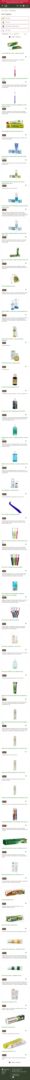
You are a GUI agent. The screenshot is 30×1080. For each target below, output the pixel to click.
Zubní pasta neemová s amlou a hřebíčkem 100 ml (14, 848)
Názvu (15, 34)
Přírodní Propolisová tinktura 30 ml (10, 387)
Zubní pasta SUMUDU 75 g (8, 1051)
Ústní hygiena (13, 10)
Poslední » (18, 36)
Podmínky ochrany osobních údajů (19, 1071)
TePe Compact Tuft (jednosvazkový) (10, 514)
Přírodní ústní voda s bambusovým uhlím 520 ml (13, 411)
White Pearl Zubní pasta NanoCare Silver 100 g (13, 772)
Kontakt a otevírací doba (17, 1069)
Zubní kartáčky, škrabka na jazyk (12, 26)
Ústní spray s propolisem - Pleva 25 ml (11, 646)
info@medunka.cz (15, 1074)
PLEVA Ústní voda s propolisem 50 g (11, 363)
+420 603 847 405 (15, 1075)
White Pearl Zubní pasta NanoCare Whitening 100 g (14, 797)
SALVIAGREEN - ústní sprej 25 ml (10, 490)
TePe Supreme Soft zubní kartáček (10, 620)
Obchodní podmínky (16, 1070)
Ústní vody (7, 22)
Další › (13, 36)
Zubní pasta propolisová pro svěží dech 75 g (13, 874)
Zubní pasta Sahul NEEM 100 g (9, 925)
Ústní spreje (7, 30)
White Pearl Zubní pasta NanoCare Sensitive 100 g (14, 748)
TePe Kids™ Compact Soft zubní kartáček (12, 567)
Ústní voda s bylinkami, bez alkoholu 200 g (12, 671)
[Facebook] (13, 1077)
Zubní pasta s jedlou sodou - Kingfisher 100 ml (13, 949)
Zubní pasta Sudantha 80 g (8, 1027)
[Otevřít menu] (2, 5)
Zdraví (6, 10)
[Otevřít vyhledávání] (17, 5)
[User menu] (21, 5)
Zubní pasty (7, 18)
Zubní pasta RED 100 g (7, 899)
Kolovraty (6, 1069)
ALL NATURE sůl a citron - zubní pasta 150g (13, 53)
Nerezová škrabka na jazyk (8, 286)
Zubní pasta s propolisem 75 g (9, 1001)
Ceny (10, 34)
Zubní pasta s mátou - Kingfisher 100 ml (11, 975)
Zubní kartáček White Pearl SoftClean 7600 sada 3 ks (15, 821)
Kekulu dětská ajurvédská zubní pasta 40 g (12, 131)
